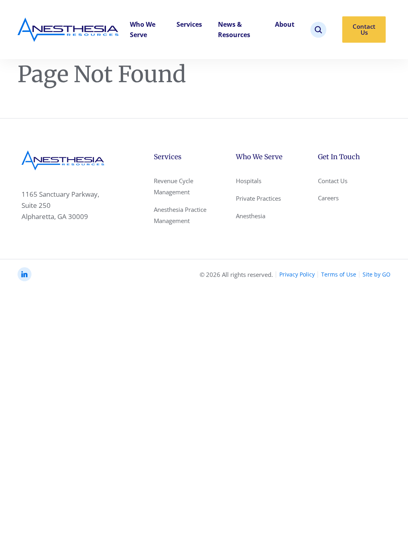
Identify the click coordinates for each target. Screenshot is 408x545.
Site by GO (376, 274)
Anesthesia (250, 216)
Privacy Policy (297, 274)
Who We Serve (142, 29)
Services (189, 24)
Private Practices (258, 198)
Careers (328, 198)
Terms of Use (338, 274)
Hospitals (248, 181)
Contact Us (364, 29)
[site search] (318, 30)
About (284, 24)
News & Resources (234, 29)
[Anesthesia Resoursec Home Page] (68, 30)
